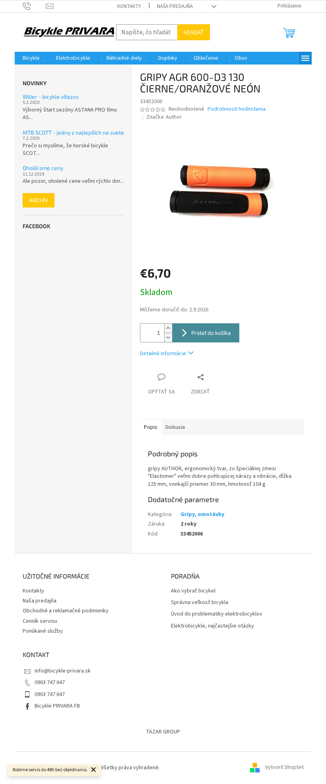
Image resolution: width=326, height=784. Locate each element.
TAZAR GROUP (163, 732)
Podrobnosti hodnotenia (237, 109)
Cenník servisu (40, 621)
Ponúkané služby (43, 631)
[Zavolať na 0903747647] (34, 6)
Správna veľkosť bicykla (199, 602)
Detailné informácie (163, 354)
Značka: (164, 117)
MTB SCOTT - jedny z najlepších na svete (73, 132)
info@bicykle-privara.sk (63, 671)
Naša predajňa (175, 6)
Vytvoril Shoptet (284, 768)
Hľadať (194, 32)
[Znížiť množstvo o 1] (168, 337)
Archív (38, 200)
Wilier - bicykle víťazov (51, 97)
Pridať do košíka (211, 332)
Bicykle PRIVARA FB (57, 706)
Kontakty (129, 6)
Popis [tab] (150, 427)
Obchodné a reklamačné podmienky (66, 611)
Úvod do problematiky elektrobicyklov (216, 614)
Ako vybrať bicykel (193, 591)
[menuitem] (31, 58)
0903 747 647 (50, 682)
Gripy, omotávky (202, 514)
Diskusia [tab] (175, 427)
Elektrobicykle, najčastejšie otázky (212, 626)
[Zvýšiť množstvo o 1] (168, 328)
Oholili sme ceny (43, 168)
